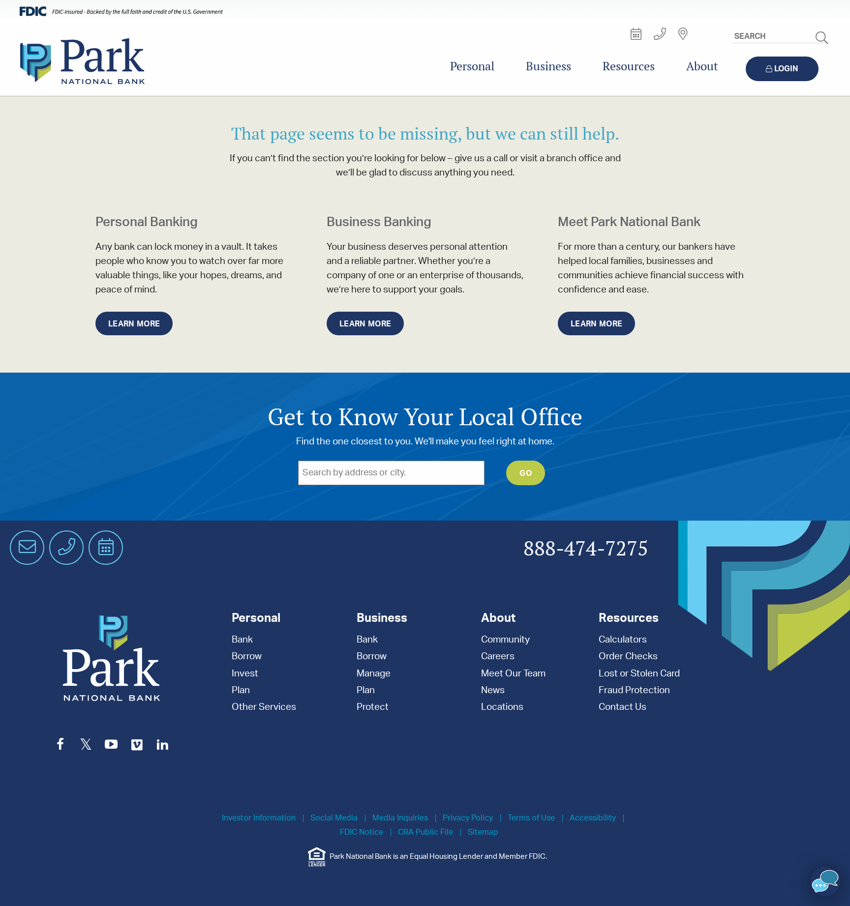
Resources (629, 66)
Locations (502, 707)
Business (548, 66)
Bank (242, 639)
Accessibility (593, 818)
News (493, 690)
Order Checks (628, 656)
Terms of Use (531, 818)
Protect (373, 707)
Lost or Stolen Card (639, 673)
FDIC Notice (361, 832)
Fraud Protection (634, 690)
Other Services (264, 707)
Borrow (247, 656)
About (702, 66)
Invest (245, 673)
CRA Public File (425, 832)
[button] (825, 881)
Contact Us (622, 707)
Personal (472, 66)
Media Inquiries (400, 818)
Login (786, 69)
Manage (374, 673)
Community (505, 639)
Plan (241, 690)
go (525, 473)
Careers (498, 656)
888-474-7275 (585, 549)
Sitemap (483, 832)
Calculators (623, 639)
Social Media (334, 818)
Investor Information (259, 818)
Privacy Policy (468, 818)
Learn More (134, 324)
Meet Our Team (513, 673)
